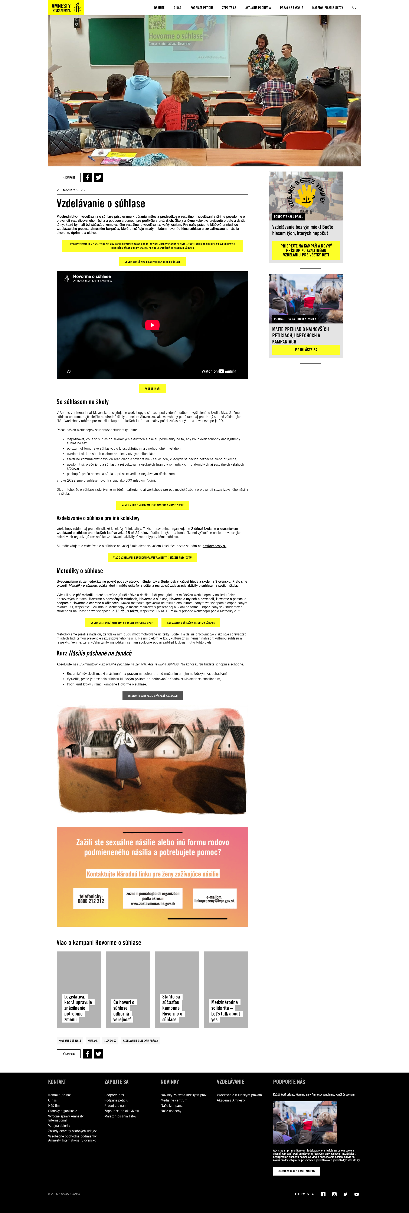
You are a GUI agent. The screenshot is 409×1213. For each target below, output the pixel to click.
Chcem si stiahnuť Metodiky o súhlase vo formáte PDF (122, 622)
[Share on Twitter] (98, 177)
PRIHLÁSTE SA (306, 349)
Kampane (93, 1040)
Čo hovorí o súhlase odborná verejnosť (123, 1011)
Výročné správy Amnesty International (66, 1118)
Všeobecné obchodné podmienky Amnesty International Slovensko (72, 1138)
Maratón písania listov (120, 1116)
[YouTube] (356, 1194)
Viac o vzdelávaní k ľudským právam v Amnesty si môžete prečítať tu (152, 557)
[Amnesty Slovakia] (66, 7)
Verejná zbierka (59, 1126)
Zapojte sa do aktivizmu (121, 1111)
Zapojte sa (116, 1081)
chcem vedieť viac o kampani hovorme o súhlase (152, 261)
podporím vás (153, 388)
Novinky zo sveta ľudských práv (183, 1095)
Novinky (170, 1081)
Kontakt (57, 1081)
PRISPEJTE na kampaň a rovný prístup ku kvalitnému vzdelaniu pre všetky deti (306, 250)
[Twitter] (345, 1194)
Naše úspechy (171, 1111)
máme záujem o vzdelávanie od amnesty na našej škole (153, 505)
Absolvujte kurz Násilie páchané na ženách (153, 695)
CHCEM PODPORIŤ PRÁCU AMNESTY (296, 1171)
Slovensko (110, 1040)
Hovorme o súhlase (70, 1040)
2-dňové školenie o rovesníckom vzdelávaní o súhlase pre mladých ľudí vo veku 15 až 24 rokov (147, 531)
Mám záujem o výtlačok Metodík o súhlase (191, 622)
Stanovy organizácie (62, 1111)
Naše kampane (172, 1106)
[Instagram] (334, 1194)
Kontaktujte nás (59, 1095)
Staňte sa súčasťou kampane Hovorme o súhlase (172, 1008)
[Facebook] (323, 1194)
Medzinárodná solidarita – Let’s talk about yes (225, 1011)
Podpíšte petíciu (116, 1100)
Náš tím (54, 1106)
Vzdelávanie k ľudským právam (140, 1040)
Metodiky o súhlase (83, 586)
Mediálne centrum (174, 1100)
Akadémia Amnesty (231, 1100)
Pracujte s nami (115, 1106)
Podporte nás (114, 1095)
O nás (52, 1100)
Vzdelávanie (230, 1081)
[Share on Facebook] (87, 177)
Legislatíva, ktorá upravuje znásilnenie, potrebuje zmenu (78, 1008)
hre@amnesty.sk (214, 546)
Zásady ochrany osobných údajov (72, 1131)
